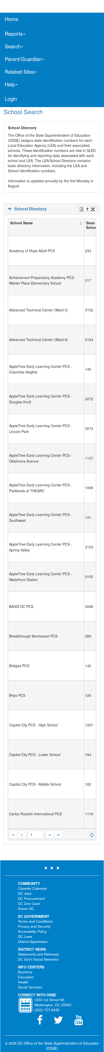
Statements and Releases (38, 954)
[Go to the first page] (13, 834)
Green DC (26, 909)
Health (23, 982)
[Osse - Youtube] (81, 1022)
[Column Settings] (81, 223)
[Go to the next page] (50, 834)
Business (25, 972)
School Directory (29, 209)
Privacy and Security (34, 926)
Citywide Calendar (32, 888)
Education (26, 977)
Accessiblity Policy (32, 931)
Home (11, 19)
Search (13, 46)
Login (11, 98)
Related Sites (20, 71)
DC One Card (29, 904)
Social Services (30, 987)
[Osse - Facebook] (42, 1022)
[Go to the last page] (58, 834)
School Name (21, 222)
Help (10, 84)
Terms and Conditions (35, 921)
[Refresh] (92, 834)
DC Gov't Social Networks (38, 959)
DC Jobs (25, 893)
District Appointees (32, 942)
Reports (14, 33)
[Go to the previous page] (21, 834)
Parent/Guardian (23, 59)
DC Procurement (31, 899)
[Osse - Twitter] (61, 1022)
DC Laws (25, 937)
